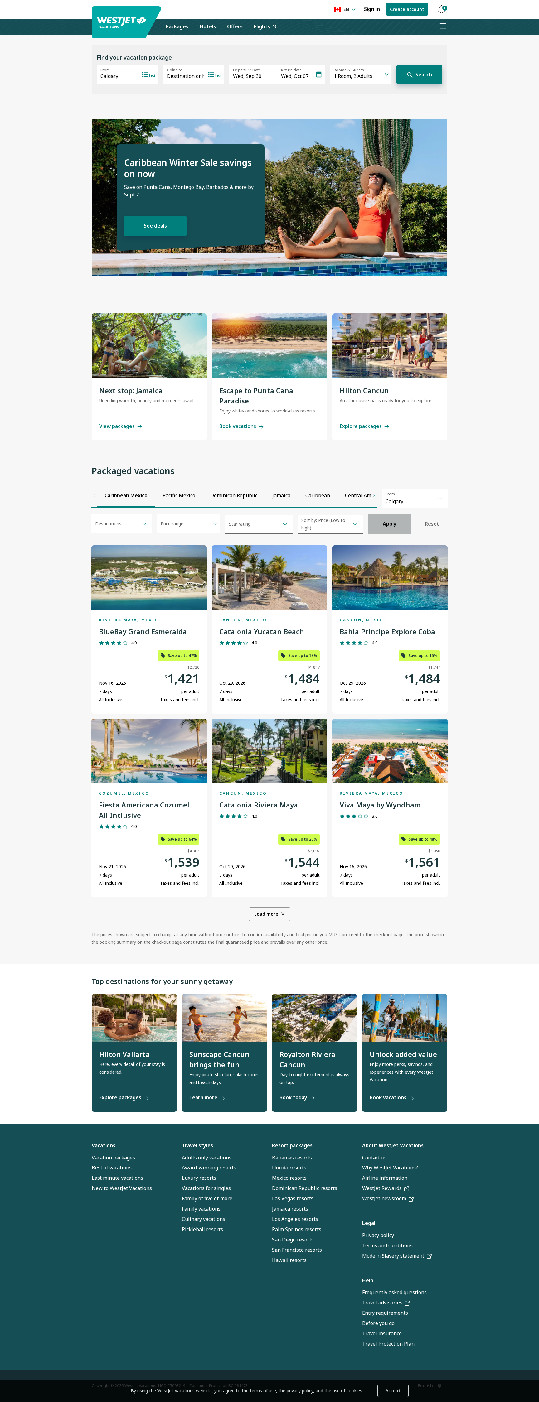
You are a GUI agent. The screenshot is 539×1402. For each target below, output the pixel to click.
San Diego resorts (293, 1239)
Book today (293, 1097)
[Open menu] (442, 26)
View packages (117, 426)
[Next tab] (374, 495)
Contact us (374, 1157)
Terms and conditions (387, 1245)
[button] (441, 9)
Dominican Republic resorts (304, 1188)
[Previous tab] (94, 495)
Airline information (384, 1177)
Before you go (378, 1323)
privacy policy (300, 1391)
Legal (368, 1223)
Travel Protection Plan (388, 1343)
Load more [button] (266, 914)
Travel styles (197, 1145)
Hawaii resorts (289, 1260)
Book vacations (237, 426)
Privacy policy (378, 1235)
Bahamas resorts (292, 1157)
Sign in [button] (372, 9)
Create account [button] (407, 9)
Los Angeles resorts (295, 1219)
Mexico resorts (289, 1177)
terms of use (263, 1391)
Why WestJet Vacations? (390, 1167)
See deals (155, 225)
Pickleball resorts (202, 1229)
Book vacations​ (388, 1097)
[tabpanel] (269, 730)
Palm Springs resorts (296, 1229)
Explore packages (361, 426)
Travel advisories (382, 1302)
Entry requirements (385, 1312)
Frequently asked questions (394, 1292)
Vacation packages (113, 1157)
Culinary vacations (203, 1219)
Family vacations (201, 1208)
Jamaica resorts (290, 1208)
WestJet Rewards (382, 1188)
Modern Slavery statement (393, 1255)
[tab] (126, 495)
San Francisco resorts (297, 1249)
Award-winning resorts (209, 1167)
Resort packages (292, 1145)
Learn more (203, 1097)
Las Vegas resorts (292, 1198)
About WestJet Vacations (393, 1145)
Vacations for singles (206, 1188)
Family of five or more (207, 1198)
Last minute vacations (117, 1177)
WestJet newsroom (384, 1198)
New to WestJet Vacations (122, 1188)
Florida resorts (289, 1167)
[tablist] (234, 495)
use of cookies (347, 1391)
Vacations (103, 1145)
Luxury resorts (199, 1177)
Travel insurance (382, 1333)
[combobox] (415, 498)
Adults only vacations (206, 1157)
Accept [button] (393, 1391)
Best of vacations (112, 1167)
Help (367, 1280)
